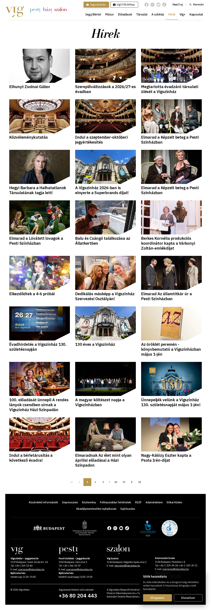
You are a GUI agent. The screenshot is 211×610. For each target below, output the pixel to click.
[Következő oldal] (132, 482)
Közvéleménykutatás (28, 137)
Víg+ (182, 14)
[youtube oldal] (158, 5)
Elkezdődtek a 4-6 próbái (32, 293)
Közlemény (89, 502)
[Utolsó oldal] (140, 482)
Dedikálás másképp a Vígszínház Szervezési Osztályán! (105, 296)
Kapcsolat (196, 14)
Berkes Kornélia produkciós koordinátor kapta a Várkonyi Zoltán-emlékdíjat (168, 243)
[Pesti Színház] (35, 10)
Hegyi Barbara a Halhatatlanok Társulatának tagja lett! (37, 190)
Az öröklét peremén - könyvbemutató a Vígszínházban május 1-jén (171, 349)
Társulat (142, 14)
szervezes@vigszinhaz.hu (31, 569)
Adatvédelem (154, 502)
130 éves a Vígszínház (95, 344)
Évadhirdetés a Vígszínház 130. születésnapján (38, 347)
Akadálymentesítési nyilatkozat (96, 508)
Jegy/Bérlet (93, 14)
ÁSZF (138, 502)
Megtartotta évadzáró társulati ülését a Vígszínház (169, 89)
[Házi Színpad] (47, 10)
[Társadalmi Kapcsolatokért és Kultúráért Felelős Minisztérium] (85, 534)
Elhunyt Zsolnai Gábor (29, 86)
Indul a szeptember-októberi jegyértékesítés (101, 140)
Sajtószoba (127, 508)
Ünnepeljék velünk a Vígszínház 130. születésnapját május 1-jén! (170, 402)
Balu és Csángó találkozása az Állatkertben (102, 241)
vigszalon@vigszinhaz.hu (127, 565)
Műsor (109, 14)
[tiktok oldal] (164, 5)
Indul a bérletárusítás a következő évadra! (31, 458)
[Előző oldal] (79, 482)
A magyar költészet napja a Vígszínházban (100, 402)
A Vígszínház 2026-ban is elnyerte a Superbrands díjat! (102, 190)
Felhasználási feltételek (115, 502)
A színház (157, 14)
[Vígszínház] (14, 9)
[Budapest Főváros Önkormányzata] (49, 529)
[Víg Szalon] (60, 10)
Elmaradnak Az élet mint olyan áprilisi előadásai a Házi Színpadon (103, 460)
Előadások (125, 14)
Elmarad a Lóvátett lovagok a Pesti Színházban (36, 241)
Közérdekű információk (43, 502)
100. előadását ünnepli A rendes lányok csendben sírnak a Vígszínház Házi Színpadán (39, 404)
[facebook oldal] (147, 5)
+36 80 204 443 (78, 595)
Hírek (172, 14)
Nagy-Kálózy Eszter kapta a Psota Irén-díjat (166, 458)
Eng (180, 4)
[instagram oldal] (152, 5)
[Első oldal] (71, 482)
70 (123, 482)
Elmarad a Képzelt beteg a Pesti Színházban (170, 140)
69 (116, 482)
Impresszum (70, 502)
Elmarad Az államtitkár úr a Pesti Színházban (166, 296)
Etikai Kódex (174, 502)
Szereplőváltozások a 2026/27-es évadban (105, 89)
